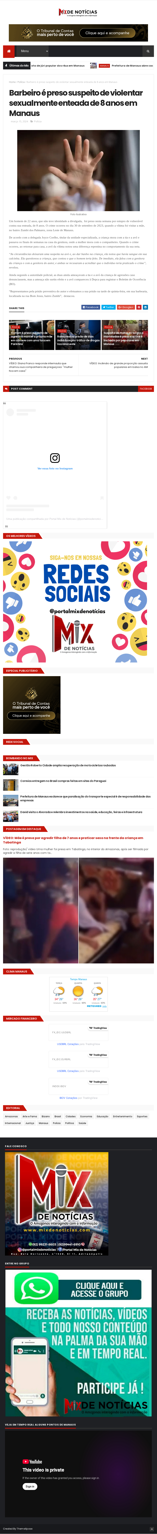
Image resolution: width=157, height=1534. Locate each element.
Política (69, 1123)
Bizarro (46, 1116)
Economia (86, 1116)
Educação (102, 1116)
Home (12, 82)
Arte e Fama (30, 1116)
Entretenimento (122, 1116)
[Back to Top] (152, 1529)
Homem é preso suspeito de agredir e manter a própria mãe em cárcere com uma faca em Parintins (31, 338)
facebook (146, 388)
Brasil (58, 1116)
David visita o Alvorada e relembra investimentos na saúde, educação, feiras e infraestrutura (81, 812)
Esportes (142, 1116)
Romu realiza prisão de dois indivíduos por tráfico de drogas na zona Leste (78, 340)
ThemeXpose (24, 1528)
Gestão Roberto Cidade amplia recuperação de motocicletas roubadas (68, 765)
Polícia (21, 82)
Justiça (29, 1123)
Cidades (71, 1116)
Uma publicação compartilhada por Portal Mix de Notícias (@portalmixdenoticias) (55, 518)
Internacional (13, 1123)
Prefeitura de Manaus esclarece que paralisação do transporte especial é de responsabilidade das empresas (85, 798)
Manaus (58, 65)
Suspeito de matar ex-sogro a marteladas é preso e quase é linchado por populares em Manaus (123, 338)
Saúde (82, 1123)
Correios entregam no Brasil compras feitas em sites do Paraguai (63, 781)
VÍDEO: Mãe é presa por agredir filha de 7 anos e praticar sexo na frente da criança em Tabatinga (73, 840)
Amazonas (11, 1116)
